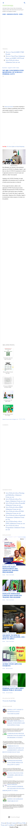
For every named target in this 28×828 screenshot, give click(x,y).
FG (17, 419)
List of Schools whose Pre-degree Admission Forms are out (15, 500)
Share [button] (17, 67)
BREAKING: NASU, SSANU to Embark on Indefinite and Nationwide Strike (16, 723)
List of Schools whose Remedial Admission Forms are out (15, 504)
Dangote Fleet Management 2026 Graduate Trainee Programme (10, 569)
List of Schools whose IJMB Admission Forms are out (14, 508)
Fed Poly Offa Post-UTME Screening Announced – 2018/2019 (15, 775)
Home (4, 14)
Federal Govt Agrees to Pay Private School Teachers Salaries (15, 711)
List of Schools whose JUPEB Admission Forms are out (15, 512)
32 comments (9, 692)
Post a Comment (10, 574)
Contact (13, 823)
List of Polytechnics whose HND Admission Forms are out (15, 522)
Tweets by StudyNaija (9, 701)
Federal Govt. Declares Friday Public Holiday (13, 689)
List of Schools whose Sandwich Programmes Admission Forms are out (15, 517)
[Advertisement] (14, 29)
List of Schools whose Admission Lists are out (13, 61)
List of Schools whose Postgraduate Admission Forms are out (15, 527)
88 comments (9, 668)
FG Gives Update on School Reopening (15, 146)
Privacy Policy (22, 823)
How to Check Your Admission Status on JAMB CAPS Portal (15, 57)
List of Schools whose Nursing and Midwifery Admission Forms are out (15, 495)
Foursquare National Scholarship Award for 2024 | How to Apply (15, 762)
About (8, 823)
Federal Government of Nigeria (9, 419)
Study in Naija (7, 5)
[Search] (25, 2)
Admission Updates (12, 14)
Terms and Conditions (7, 825)
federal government (9, 106)
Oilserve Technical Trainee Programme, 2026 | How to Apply (13, 637)
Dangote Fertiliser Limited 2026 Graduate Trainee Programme (12, 595)
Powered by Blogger (15, 817)
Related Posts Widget (22, 419)
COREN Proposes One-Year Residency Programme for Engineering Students (16, 735)
